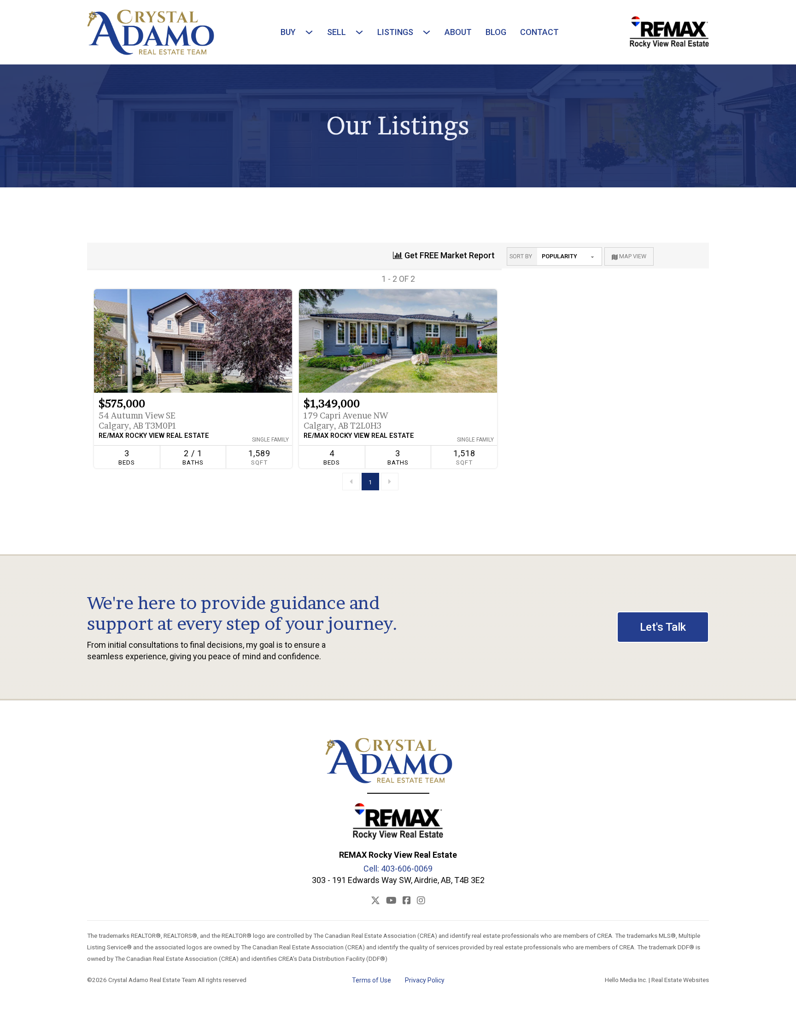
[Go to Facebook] (407, 901)
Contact (539, 32)
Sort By (520, 256)
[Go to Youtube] (391, 901)
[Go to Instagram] (421, 901)
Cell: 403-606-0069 (398, 868)
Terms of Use (371, 980)
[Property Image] (193, 341)
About (458, 32)
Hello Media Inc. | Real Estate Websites (657, 979)
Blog (496, 32)
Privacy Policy (425, 980)
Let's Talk (663, 627)
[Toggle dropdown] (306, 32)
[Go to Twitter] (375, 901)
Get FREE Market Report (449, 255)
